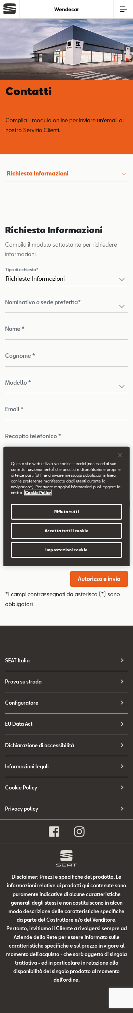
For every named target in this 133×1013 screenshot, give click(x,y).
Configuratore (22, 703)
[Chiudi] (120, 454)
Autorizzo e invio (99, 578)
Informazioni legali (27, 766)
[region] (66, 506)
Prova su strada (23, 682)
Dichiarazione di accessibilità (39, 745)
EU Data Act (18, 724)
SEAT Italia (17, 660)
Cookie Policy (21, 788)
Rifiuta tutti (66, 511)
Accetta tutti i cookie (67, 530)
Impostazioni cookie (66, 550)
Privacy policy (21, 809)
